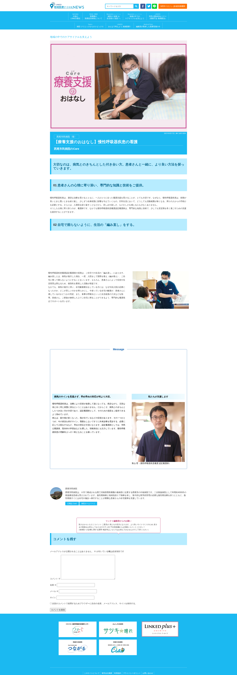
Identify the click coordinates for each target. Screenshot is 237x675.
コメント (55, 579)
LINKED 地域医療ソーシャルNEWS (67, 5)
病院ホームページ (88, 503)
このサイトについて (92, 673)
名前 (53, 585)
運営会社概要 (107, 673)
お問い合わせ (148, 673)
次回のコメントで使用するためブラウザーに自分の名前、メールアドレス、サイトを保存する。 (94, 603)
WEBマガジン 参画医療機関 (172, 6)
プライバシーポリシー (131, 673)
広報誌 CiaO (72, 503)
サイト (53, 598)
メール (54, 591)
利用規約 (117, 673)
